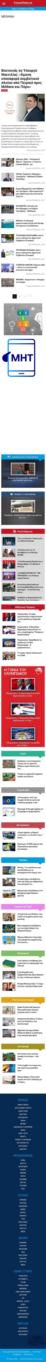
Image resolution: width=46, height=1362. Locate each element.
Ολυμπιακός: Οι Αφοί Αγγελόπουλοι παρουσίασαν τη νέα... (23, 694)
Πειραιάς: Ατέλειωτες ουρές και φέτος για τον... (23, 516)
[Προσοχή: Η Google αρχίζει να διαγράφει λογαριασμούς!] (9, 812)
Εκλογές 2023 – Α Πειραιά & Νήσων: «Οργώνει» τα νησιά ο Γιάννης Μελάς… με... (28, 161)
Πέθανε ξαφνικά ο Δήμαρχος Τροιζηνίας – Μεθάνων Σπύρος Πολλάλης (29, 176)
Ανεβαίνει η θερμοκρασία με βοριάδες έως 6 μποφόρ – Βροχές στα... (29, 600)
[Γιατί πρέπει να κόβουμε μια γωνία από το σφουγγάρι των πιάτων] (9, 963)
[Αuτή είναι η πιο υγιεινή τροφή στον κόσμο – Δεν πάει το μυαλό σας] (9, 1057)
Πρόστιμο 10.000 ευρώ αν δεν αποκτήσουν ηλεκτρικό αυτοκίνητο (30, 846)
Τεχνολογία (23, 790)
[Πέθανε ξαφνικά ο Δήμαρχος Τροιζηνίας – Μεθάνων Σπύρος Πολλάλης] (7, 177)
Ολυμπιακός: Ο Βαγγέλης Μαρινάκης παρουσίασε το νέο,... (23, 719)
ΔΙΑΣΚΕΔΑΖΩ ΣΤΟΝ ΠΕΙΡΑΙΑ (25, 457)
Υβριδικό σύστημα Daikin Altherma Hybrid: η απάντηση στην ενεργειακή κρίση (29, 1032)
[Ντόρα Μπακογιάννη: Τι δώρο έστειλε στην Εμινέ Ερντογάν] (9, 987)
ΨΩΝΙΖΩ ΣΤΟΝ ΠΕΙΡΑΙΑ (25, 494)
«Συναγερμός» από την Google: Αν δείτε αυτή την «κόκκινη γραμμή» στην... (28, 800)
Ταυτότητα (37, 1352)
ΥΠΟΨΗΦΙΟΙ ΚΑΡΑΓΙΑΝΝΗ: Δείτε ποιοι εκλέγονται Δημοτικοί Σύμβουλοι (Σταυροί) (29, 238)
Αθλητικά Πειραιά (25, 607)
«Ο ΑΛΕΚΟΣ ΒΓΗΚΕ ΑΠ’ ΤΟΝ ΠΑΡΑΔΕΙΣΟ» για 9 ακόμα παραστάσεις (28, 575)
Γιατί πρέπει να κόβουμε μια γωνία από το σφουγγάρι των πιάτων (30, 963)
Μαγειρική (23, 953)
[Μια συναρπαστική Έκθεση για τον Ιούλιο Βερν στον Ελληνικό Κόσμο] (9, 928)
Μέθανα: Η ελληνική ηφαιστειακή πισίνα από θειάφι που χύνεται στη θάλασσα (30, 223)
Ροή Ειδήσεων (24, 531)
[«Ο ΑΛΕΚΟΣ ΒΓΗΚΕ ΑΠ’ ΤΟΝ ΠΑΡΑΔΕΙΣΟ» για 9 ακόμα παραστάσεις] (9, 576)
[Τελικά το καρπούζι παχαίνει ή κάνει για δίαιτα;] (9, 777)
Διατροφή (23, 1046)
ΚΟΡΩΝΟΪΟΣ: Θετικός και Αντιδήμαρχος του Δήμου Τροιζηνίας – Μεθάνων (27, 208)
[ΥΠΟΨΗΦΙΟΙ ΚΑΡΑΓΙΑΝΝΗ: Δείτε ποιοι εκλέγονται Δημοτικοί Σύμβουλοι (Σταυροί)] (7, 238)
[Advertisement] (23, 44)
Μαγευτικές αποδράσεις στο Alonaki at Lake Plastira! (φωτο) (30, 893)
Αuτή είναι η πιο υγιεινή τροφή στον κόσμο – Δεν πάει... (28, 1056)
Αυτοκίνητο (23, 825)
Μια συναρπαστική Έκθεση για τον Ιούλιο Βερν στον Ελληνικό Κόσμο (29, 928)
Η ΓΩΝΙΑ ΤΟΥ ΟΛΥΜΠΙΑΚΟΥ (15, 671)
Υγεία (23, 754)
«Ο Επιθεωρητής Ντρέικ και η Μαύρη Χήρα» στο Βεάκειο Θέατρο (30, 564)
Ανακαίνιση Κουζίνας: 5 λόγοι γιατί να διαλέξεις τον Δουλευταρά (30, 1021)
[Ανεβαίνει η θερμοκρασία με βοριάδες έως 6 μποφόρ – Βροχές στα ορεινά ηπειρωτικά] (9, 600)
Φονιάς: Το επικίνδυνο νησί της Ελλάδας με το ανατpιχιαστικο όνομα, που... (30, 870)
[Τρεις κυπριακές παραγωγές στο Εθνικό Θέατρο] (9, 541)
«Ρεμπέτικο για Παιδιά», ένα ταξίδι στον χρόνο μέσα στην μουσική (29, 916)
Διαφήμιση (17, 1354)
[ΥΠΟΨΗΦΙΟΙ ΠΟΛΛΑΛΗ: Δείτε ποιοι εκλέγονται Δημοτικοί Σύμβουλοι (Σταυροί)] (7, 253)
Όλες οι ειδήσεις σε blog (23, 9)
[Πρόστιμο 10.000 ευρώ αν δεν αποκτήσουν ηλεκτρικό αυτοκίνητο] (9, 847)
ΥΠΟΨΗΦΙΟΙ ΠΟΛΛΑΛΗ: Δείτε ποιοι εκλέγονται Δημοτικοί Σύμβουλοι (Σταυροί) (28, 252)
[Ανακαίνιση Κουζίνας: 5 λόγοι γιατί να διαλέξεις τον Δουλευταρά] (9, 1022)
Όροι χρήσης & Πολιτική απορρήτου (16, 1352)
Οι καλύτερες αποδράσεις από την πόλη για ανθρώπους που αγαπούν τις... (30, 881)
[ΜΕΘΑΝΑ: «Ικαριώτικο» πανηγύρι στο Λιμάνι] (7, 282)
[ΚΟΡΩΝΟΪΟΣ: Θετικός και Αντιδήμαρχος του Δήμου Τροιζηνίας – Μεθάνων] (7, 209)
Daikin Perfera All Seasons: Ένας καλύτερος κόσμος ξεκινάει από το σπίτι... (29, 1009)
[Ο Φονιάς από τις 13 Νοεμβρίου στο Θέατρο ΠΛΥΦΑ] (9, 553)
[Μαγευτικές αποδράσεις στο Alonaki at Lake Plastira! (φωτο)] (9, 893)
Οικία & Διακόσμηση (23, 1000)
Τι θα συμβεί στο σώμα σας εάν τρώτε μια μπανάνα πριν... (29, 1067)
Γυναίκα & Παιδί (23, 907)
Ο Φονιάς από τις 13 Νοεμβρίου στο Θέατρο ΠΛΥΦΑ (27, 552)
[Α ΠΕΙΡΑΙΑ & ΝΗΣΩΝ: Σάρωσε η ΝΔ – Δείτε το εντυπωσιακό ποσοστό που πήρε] (7, 268)
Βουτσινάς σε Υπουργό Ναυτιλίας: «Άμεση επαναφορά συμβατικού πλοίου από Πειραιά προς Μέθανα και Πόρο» (21, 79)
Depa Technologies (36, 1359)
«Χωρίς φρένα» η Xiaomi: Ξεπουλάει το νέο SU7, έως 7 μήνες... (30, 835)
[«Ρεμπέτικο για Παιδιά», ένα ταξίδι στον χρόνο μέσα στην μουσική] (9, 917)
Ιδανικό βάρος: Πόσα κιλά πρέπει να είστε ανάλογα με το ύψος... (29, 1079)
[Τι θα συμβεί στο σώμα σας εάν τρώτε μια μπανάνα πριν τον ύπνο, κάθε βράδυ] (9, 1068)
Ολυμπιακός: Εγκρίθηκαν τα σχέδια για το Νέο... (23, 744)
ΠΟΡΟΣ (4, 90)
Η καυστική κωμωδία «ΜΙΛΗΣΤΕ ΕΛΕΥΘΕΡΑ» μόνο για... (23, 479)
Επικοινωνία (28, 1354)
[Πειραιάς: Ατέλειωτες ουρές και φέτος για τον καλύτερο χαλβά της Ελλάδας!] (23, 506)
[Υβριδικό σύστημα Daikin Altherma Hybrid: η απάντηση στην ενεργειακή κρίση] (9, 1033)
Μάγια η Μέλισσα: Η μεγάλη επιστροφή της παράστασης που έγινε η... (29, 939)
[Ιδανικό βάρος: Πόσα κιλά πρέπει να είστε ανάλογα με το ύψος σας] (9, 1080)
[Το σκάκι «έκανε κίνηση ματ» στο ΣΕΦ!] (9, 656)
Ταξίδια (23, 860)
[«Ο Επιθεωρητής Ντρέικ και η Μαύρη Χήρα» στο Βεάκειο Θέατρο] (9, 564)
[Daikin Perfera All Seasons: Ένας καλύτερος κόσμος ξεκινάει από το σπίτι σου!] (9, 1010)
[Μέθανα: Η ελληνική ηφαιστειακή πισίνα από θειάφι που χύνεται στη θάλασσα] (7, 223)
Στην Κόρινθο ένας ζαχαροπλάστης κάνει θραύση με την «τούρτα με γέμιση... (30, 974)
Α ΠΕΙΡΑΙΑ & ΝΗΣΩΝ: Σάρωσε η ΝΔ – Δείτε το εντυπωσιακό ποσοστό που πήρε (30, 267)
